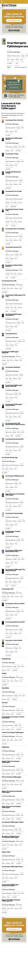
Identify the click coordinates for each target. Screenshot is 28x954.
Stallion (4, 673)
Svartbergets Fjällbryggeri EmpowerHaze (13, 404)
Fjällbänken (5, 747)
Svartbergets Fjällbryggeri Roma (12, 866)
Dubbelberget (6, 659)
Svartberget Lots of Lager (13, 191)
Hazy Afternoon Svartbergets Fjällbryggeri (14, 494)
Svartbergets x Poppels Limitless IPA (12, 531)
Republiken (5, 688)
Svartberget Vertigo (11, 154)
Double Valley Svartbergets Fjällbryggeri (10, 761)
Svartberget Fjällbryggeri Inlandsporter (13, 314)
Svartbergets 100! (8, 589)
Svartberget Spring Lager (10, 457)
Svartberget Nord (11, 333)
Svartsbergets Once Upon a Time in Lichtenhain (13, 717)
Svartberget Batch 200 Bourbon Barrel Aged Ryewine (15, 423)
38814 (8, 67)
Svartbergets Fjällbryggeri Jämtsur (13, 138)
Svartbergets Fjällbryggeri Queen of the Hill (13, 385)
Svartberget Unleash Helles (14, 513)
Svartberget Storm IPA (9, 281)
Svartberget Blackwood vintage (13, 172)
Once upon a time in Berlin (13, 640)
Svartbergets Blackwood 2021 (15, 622)
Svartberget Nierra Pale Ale (14, 120)
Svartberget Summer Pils (13, 247)
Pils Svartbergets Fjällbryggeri (11, 777)
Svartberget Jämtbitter (12, 367)
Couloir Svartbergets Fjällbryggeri (13, 732)
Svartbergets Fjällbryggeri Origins (13, 822)
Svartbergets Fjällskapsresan (14, 476)
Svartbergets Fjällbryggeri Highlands (10, 352)
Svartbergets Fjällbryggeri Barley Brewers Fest (13, 551)
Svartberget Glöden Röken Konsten (14, 265)
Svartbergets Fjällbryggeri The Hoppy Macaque (15, 570)
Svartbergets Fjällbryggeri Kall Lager (15, 295)
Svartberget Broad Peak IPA (14, 439)
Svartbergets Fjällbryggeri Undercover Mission (10, 885)
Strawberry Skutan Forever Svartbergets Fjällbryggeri (10, 836)
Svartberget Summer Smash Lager (14, 209)
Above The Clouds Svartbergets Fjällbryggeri (12, 791)
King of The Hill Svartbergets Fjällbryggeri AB (11, 900)
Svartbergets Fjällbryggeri (13, 52)
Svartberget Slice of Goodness (15, 229)
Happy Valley (6, 852)
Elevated (5, 702)
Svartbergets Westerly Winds (14, 603)
